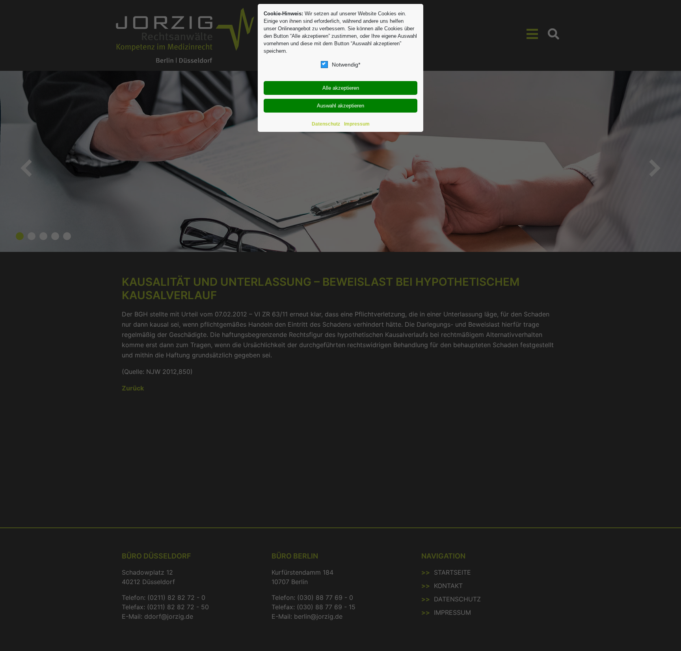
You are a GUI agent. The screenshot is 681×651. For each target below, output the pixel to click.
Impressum (357, 124)
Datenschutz (326, 124)
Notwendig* (346, 64)
